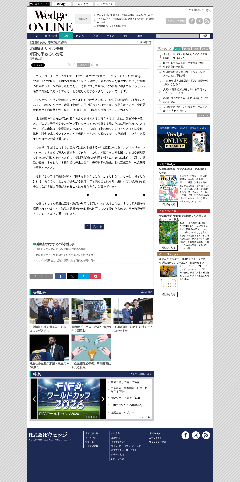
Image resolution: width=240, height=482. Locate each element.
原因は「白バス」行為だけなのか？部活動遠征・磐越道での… (185, 56)
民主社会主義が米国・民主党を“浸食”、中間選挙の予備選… (185, 65)
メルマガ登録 (177, 20)
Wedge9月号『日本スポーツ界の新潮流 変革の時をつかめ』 (126, 15)
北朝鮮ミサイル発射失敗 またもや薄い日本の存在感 (64, 254)
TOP (36, 35)
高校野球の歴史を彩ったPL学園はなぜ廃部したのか (185, 100)
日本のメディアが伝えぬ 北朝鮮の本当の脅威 (61, 249)
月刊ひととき (155, 437)
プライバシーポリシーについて (126, 446)
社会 (95, 35)
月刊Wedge (154, 433)
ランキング (90, 437)
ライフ (110, 35)
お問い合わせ (117, 459)
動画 (139, 35)
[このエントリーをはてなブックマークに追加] (84, 276)
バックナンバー (41, 276)
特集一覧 (89, 442)
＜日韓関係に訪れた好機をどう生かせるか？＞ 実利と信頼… (185, 109)
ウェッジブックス (157, 442)
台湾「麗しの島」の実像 (125, 382)
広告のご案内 (117, 454)
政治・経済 (51, 35)
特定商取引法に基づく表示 (124, 450)
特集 (125, 35)
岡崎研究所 (36, 58)
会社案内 (115, 433)
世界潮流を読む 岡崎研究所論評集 (48, 42)
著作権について (118, 442)
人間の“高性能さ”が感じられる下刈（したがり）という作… (185, 91)
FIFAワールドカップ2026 (59, 414)
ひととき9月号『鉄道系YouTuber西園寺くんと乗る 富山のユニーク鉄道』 (126, 21)
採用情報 (115, 437)
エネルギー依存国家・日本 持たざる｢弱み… (129, 390)
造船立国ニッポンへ (122, 412)
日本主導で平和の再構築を (126, 405)
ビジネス (81, 35)
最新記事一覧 (91, 433)
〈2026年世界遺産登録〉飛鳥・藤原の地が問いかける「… (185, 82)
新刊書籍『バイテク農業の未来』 (112, 26)
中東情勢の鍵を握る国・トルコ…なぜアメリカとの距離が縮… (185, 73)
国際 (66, 35)
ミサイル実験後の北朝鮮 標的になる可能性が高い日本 (65, 260)
